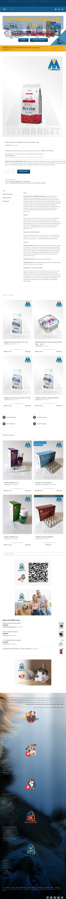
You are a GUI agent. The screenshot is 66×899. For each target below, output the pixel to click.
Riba (29, 183)
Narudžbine (5, 869)
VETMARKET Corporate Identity (46, 889)
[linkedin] (58, 897)
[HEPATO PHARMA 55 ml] (17, 460)
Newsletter (5, 870)
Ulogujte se (5, 865)
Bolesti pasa (6, 772)
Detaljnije (28, 351)
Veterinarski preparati (8, 765)
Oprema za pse (6, 770)
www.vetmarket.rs (9, 735)
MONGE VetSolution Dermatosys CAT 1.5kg (17, 398)
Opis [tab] (4, 190)
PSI (10, 183)
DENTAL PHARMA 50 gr (11, 537)
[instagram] (51, 897)
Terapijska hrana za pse (8, 764)
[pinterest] (62, 897)
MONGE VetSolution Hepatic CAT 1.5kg (16, 342)
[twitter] (54, 897)
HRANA (13, 183)
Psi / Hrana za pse (25, 181)
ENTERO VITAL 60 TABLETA (43, 482)
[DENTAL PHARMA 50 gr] (17, 514)
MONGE (17, 183)
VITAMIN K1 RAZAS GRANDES (44, 537)
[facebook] (47, 897)
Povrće (32, 183)
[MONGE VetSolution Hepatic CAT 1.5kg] (17, 319)
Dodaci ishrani (6, 767)
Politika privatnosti (7, 874)
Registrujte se (6, 863)
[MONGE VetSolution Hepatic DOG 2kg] (48, 375)
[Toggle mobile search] (59, 9)
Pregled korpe (6, 867)
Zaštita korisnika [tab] (7, 197)
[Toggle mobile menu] (62, 9)
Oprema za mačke (7, 804)
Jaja (35, 183)
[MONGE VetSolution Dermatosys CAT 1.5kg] (17, 375)
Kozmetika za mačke (8, 802)
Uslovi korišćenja (7, 872)
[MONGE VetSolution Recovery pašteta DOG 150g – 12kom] (48, 319)
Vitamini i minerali (41, 183)
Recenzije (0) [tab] (6, 201)
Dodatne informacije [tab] (7, 194)
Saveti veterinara (7, 774)
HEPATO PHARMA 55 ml (11, 482)
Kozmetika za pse (7, 769)
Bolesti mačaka (6, 805)
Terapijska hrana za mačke (9, 797)
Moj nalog (5, 862)
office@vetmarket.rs (53, 1)
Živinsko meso (23, 183)
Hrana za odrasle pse (15, 181)
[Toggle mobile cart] (55, 9)
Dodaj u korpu (23, 171)
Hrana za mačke (6, 795)
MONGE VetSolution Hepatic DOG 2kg (46, 398)
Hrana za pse (6, 762)
